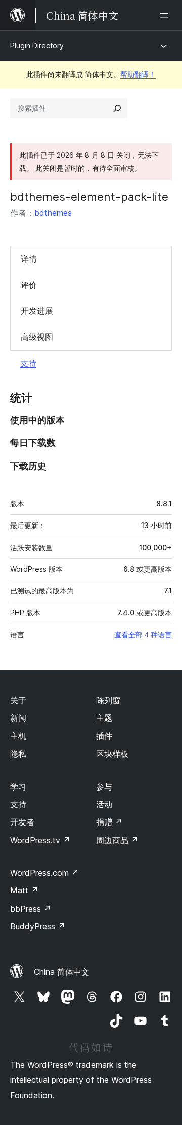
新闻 (18, 718)
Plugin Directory (37, 45)
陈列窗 (108, 700)
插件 (104, 736)
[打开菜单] (166, 15)
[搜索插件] (117, 108)
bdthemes (53, 213)
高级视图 (37, 337)
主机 (18, 736)
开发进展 (37, 311)
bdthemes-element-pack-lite (89, 196)
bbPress (30, 909)
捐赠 (109, 822)
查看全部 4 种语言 (143, 635)
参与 (104, 787)
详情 (29, 259)
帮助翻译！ (138, 74)
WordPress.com (44, 873)
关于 (18, 700)
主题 (104, 718)
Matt (24, 890)
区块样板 (112, 753)
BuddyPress (37, 926)
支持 (28, 363)
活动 (104, 804)
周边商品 (117, 840)
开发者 (22, 822)
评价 (29, 285)
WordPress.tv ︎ (40, 840)
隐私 (18, 753)
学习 (18, 787)
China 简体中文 (61, 972)
